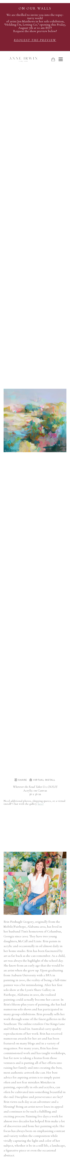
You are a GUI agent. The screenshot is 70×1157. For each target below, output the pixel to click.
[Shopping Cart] (53, 59)
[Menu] (61, 59)
